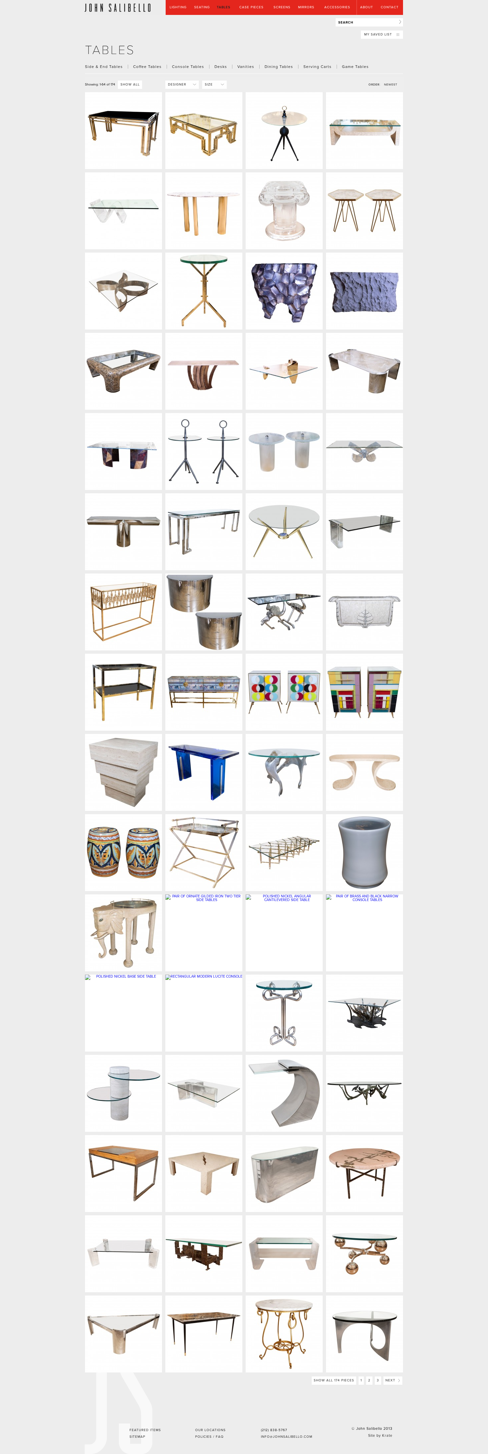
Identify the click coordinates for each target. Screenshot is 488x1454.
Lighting (178, 7)
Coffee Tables (147, 67)
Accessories (337, 7)
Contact (390, 7)
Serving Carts (317, 67)
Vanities (245, 67)
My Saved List (378, 34)
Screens (282, 7)
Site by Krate (380, 1435)
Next (391, 1380)
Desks (220, 67)
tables (110, 50)
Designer (180, 85)
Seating (202, 7)
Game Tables (355, 67)
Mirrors (306, 7)
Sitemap (137, 1437)
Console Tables (188, 67)
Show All (130, 85)
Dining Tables (279, 67)
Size (212, 85)
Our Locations (210, 1430)
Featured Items (145, 1430)
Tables (223, 7)
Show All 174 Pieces (334, 1380)
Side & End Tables (104, 67)
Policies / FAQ (209, 1437)
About (366, 7)
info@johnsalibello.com (286, 1437)
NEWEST (390, 85)
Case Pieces (251, 7)
